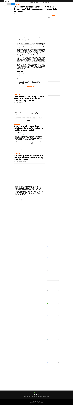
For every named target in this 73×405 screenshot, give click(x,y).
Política (25, 2)
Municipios (28, 2)
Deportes (43, 2)
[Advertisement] (53, 35)
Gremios (46, 2)
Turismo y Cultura (38, 2)
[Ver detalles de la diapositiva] (54, 48)
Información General (32, 2)
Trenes (48, 2)
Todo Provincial (19, 132)
